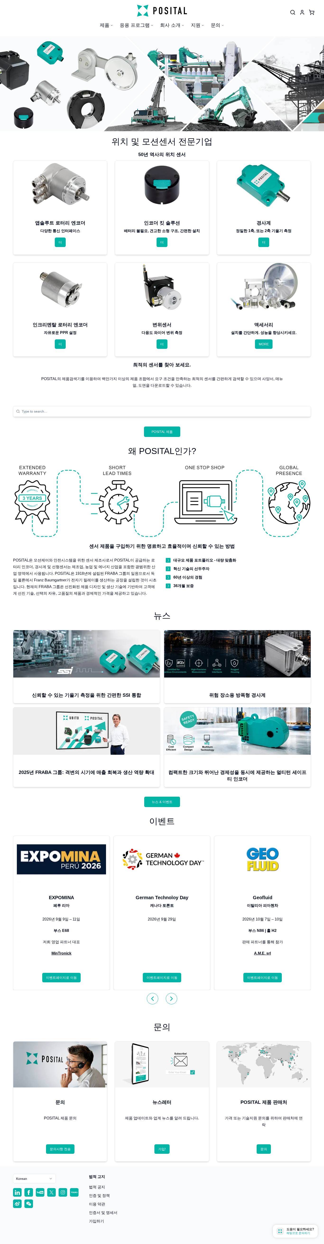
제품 (104, 25)
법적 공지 (97, 1187)
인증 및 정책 (99, 1196)
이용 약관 (97, 1204)
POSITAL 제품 (162, 432)
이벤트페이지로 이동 (61, 977)
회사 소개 (170, 25)
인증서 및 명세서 (103, 1213)
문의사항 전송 (60, 1149)
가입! (162, 1149)
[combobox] (165, 411)
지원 (195, 25)
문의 (215, 25)
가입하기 (96, 1221)
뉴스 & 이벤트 (162, 802)
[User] (293, 12)
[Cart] (312, 12)
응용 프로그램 (135, 25)
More (264, 344)
